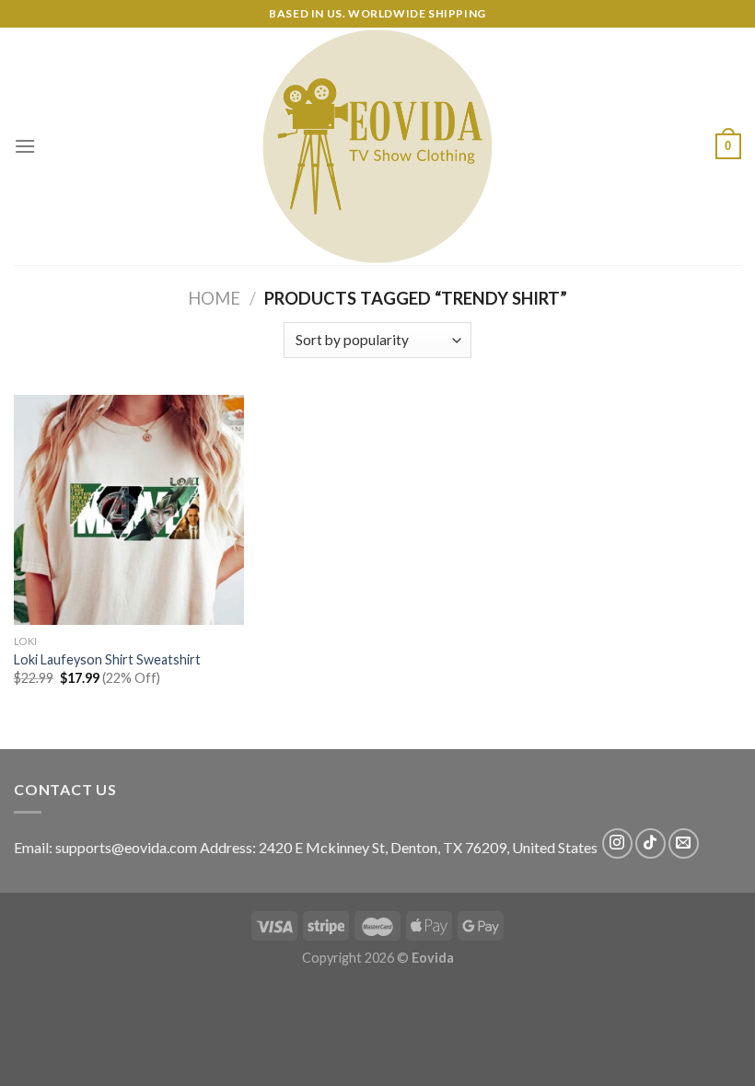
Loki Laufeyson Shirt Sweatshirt (107, 659)
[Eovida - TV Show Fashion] (377, 146)
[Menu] (25, 145)
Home (214, 298)
